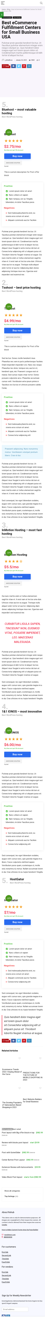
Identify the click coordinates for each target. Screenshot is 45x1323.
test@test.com (9, 1235)
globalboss (8, 60)
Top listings (17, 17)
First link (5, 1252)
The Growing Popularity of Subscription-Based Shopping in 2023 (12, 1104)
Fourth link (6, 1262)
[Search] (41, 3)
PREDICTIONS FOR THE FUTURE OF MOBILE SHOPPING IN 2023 (32, 1076)
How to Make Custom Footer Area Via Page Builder (20, 1230)
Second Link (6, 1255)
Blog (8, 9)
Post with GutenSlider (11, 1152)
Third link (5, 1259)
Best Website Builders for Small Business (32, 1100)
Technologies (7, 17)
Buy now (17, 156)
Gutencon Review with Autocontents (17, 1167)
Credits (4, 1225)
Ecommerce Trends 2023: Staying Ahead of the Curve (12, 1071)
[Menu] (3, 3)
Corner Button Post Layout (13, 1160)
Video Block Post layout (12, 1177)
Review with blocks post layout (15, 1142)
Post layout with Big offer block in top (18, 1132)
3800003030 (8, 1237)
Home (4, 9)
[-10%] (22, 129)
